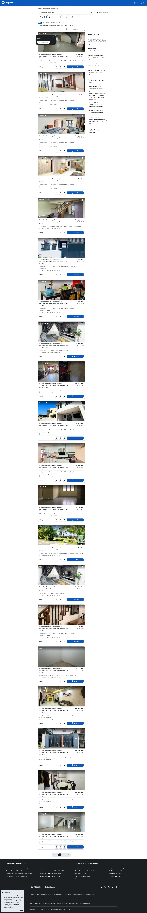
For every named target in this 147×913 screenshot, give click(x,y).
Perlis (89, 50)
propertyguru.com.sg (49, 903)
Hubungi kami (58, 894)
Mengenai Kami (34, 894)
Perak (93, 50)
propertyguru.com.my (36, 903)
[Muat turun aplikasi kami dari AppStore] (36, 887)
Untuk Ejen (63, 3)
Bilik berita (44, 894)
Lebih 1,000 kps (99, 72)
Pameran (56, 3)
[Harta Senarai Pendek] (82, 34)
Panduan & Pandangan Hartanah (43, 3)
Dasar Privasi (67, 894)
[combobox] (65, 12)
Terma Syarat (90, 894)
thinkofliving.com (85, 903)
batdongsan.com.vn (62, 903)
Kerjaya (50, 894)
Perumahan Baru (29, 3)
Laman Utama (42, 8)
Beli (16, 3)
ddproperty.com (73, 903)
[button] (40, 22)
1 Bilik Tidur (90, 65)
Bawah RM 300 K (101, 57)
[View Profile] (42, 34)
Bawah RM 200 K (92, 57)
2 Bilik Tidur (97, 65)
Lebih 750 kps (91, 72)
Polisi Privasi (18, 899)
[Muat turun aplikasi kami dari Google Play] (50, 887)
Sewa (20, 3)
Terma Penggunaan (78, 894)
